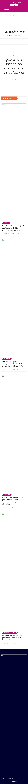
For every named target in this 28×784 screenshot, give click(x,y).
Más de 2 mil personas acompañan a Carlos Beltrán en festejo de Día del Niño (13, 364)
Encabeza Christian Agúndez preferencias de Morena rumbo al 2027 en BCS (14, 228)
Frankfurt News (18, 779)
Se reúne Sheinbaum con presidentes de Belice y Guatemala (12, 637)
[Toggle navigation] (14, 41)
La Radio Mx (14, 32)
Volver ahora (14, 80)
